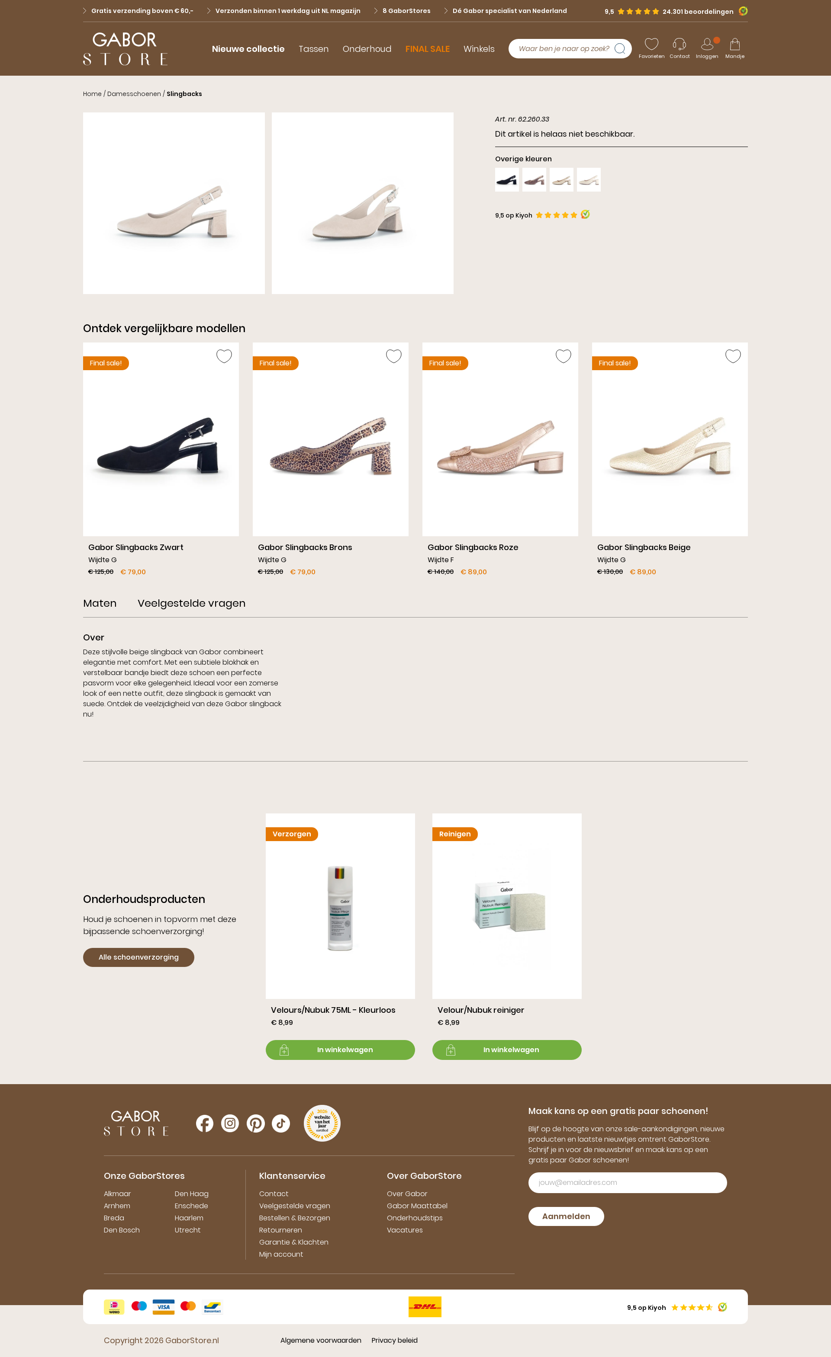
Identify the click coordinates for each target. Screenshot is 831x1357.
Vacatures (405, 1230)
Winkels (479, 49)
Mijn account (281, 1254)
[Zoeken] (623, 49)
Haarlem (189, 1218)
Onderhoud (367, 49)
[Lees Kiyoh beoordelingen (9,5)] (741, 11)
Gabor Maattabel (417, 1206)
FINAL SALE (428, 49)
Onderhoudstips (415, 1218)
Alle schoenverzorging (139, 957)
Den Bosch (122, 1230)
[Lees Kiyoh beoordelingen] (585, 214)
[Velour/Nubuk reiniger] (507, 936)
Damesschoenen (134, 94)
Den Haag (192, 1194)
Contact (274, 1194)
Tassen (314, 49)
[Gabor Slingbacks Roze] (500, 462)
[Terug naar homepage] (125, 48)
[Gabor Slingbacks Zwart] (161, 462)
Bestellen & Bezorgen (294, 1218)
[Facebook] (204, 1123)
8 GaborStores (407, 10)
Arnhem (117, 1206)
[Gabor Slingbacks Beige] (670, 462)
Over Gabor (407, 1194)
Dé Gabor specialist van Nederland (510, 10)
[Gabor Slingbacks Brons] (331, 462)
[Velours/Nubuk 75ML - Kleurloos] (340, 936)
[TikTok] (281, 1123)
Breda (114, 1218)
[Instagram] (230, 1123)
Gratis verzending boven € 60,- (142, 10)
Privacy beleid (395, 1340)
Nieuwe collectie (248, 49)
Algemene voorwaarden (320, 1340)
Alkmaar (117, 1194)
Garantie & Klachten (294, 1242)
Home (92, 94)
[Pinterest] (256, 1123)
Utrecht (188, 1230)
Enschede (191, 1206)
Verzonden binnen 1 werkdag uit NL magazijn (288, 10)
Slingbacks (184, 94)
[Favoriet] (224, 356)
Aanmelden (566, 1216)
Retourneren (280, 1230)
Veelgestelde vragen (294, 1206)
